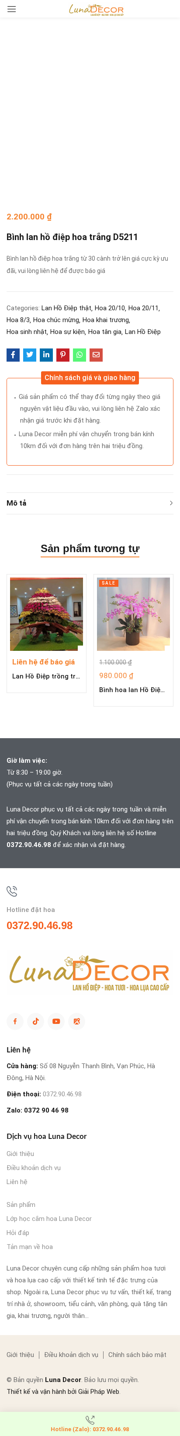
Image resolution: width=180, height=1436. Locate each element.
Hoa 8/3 (18, 320)
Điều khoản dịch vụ (34, 1168)
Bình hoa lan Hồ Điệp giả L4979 (133, 690)
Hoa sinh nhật (27, 332)
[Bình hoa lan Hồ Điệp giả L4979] (133, 614)
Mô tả (16, 503)
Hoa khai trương (106, 320)
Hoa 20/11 (143, 308)
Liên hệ (17, 1182)
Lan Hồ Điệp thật (66, 308)
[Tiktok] (35, 1021)
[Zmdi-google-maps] (76, 1021)
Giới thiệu (20, 1154)
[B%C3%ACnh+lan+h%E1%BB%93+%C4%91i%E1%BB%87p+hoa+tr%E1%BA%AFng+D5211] (29, 355)
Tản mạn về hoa (30, 1247)
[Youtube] (56, 1021)
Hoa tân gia (104, 332)
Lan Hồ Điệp (143, 332)
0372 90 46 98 (46, 1110)
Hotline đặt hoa (31, 910)
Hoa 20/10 (110, 308)
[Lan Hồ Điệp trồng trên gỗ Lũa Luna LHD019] (46, 614)
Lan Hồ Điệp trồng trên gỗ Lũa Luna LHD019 (46, 676)
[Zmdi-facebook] (15, 1021)
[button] (90, 377)
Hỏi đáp (18, 1233)
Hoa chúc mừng (56, 320)
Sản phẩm (21, 1205)
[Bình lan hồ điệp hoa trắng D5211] (13, 355)
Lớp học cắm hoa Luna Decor (49, 1219)
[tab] (90, 503)
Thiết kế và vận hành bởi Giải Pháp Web (63, 1392)
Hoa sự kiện (67, 332)
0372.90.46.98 (29, 845)
